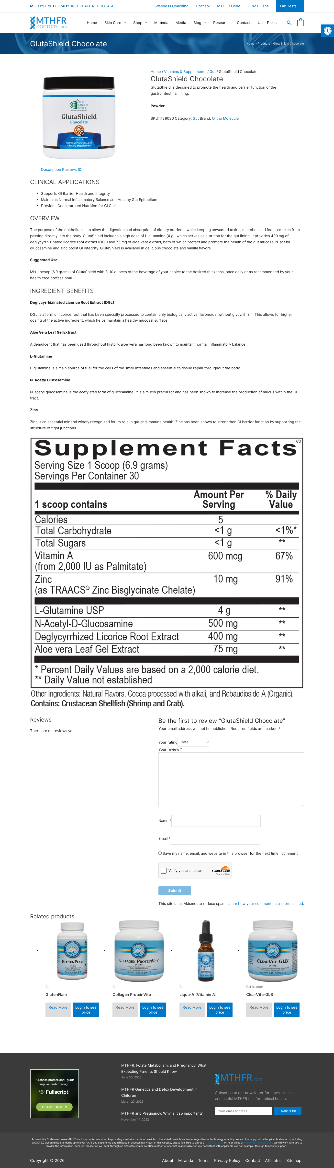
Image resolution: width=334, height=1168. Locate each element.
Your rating (168, 742)
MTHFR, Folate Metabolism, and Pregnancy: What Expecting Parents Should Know (163, 1068)
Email (164, 838)
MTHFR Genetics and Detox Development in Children (159, 1092)
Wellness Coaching (172, 6)
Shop (137, 22)
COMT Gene (258, 6)
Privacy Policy (227, 1160)
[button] (289, 23)
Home (92, 22)
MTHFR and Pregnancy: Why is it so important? (162, 1113)
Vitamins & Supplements (185, 71)
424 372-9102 (214, 1142)
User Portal (268, 22)
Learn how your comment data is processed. (265, 903)
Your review (170, 749)
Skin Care (112, 22)
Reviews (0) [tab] (72, 169)
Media (181, 22)
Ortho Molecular (226, 118)
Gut (213, 71)
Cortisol (203, 6)
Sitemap (293, 1160)
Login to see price (86, 1010)
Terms (203, 1160)
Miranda (161, 22)
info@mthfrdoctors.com (258, 1142)
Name (164, 820)
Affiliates (273, 1160)
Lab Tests (288, 6)
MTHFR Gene (228, 6)
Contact (243, 22)
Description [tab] (51, 169)
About (167, 1160)
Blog (197, 22)
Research (221, 22)
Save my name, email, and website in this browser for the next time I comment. (231, 853)
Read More (58, 1007)
